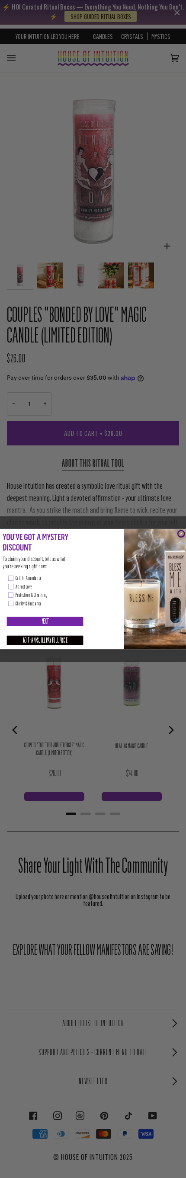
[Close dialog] (181, 534)
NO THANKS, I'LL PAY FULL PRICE (45, 640)
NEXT (45, 621)
